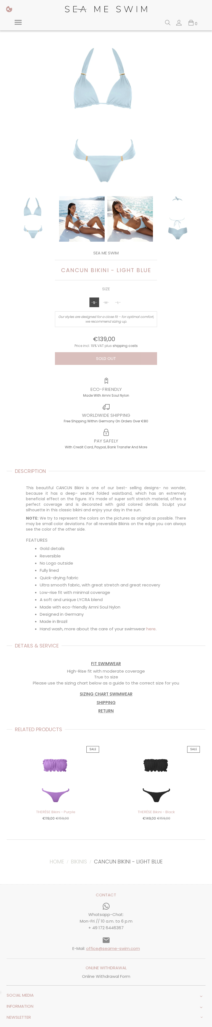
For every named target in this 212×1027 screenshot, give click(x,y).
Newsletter (19, 1017)
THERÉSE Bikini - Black (156, 812)
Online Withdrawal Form (106, 976)
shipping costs (125, 345)
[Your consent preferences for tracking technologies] (9, 9)
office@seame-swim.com (113, 948)
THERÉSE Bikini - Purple (55, 812)
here (151, 629)
